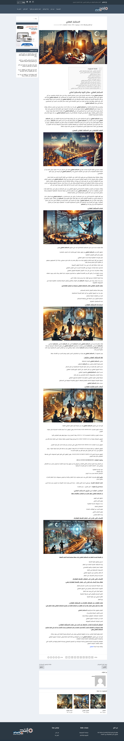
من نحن (52, 9)
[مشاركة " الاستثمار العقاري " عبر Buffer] (75, 657)
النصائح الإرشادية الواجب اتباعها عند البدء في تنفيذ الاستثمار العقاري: (85, 88)
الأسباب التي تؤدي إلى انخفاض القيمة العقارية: (90, 83)
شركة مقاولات (69, 711)
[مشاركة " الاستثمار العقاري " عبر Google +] (86, 657)
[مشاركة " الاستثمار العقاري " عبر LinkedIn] (77, 657)
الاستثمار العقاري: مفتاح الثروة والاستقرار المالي (89, 71)
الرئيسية (58, 9)
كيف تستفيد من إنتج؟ (35, 9)
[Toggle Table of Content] (99, 69)
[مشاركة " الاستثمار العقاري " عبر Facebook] (92, 657)
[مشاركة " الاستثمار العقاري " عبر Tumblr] (83, 657)
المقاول (104, 711)
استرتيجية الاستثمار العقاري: (94, 76)
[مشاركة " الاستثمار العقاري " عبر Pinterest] (80, 657)
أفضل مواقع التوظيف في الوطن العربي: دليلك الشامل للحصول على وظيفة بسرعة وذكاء (28, 55)
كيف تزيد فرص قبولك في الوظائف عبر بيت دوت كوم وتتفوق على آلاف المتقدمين (27, 70)
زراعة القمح (98, 2)
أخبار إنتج (25, 9)
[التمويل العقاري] (81, 701)
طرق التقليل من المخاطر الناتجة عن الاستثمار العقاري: (88, 87)
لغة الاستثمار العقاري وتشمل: (93, 77)
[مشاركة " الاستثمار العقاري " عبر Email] (69, 657)
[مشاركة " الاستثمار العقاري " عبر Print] (66, 657)
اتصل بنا (19, 9)
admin (81, 25)
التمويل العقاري (85, 711)
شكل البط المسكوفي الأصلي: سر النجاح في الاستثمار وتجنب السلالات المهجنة (28, 60)
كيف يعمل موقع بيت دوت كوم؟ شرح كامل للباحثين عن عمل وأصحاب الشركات (27, 65)
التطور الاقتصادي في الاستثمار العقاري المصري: (90, 72)
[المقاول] (98, 701)
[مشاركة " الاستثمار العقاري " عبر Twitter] (89, 657)
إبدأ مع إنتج (46, 9)
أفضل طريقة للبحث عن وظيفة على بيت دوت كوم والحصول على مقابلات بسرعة (27, 75)
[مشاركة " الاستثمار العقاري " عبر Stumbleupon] (72, 657)
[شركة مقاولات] (64, 701)
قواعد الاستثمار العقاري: (95, 74)
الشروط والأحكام (84, 735)
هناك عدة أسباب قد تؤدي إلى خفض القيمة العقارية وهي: (88, 85)
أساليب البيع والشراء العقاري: (94, 79)
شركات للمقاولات (67, 25)
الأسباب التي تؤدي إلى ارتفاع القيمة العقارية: (90, 82)
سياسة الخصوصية (83, 732)
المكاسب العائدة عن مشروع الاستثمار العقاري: (90, 80)
